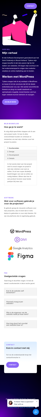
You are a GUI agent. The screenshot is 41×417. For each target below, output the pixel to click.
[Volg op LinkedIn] (29, 385)
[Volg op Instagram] (34, 385)
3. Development (13, 155)
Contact (30, 6)
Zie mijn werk (10, 102)
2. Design (10, 151)
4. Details (10, 158)
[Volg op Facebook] (25, 385)
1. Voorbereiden (13, 148)
